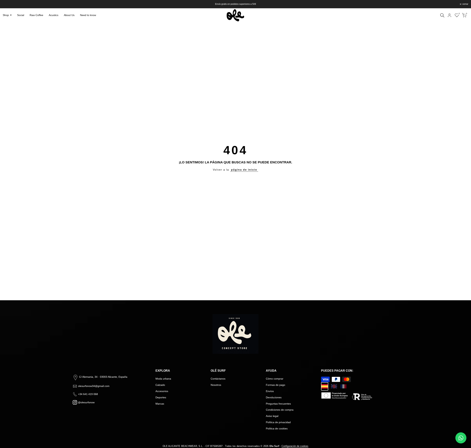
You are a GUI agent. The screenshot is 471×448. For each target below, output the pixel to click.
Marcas (159, 403)
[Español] (324, 386)
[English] (334, 386)
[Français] (343, 386)
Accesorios (161, 391)
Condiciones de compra (279, 409)
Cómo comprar (274, 378)
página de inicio (244, 169)
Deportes (160, 397)
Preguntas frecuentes (278, 403)
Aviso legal (272, 416)
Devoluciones (273, 397)
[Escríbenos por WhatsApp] (460, 437)
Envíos (270, 391)
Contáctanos (218, 378)
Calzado (160, 384)
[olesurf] (235, 15)
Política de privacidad (278, 422)
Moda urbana (163, 378)
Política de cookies (277, 428)
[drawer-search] (442, 15)
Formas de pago (275, 384)
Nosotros (216, 384)
